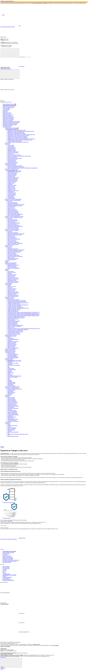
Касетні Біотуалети (11, 345)
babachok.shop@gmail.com (5, 68)
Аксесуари (10, 409)
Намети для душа (11, 235)
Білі (8, 366)
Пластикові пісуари (12, 353)
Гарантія (49, 3)
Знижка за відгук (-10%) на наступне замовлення (18, 137)
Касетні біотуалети (7, 113)
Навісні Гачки (10, 372)
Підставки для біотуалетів (13, 151)
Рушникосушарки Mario (12, 180)
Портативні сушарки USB (13, 190)
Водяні (9, 373)
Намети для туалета (12, 208)
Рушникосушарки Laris (12, 179)
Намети (9, 285)
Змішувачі (10, 430)
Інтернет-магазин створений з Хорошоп (8, 539)
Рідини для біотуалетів (7, 116)
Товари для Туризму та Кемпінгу (14, 326)
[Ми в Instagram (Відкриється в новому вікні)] (9, 12)
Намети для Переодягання (13, 347)
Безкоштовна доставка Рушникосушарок (16, 132)
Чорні (9, 367)
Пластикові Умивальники (13, 354)
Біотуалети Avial (11, 398)
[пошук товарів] (9, 53)
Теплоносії (10, 394)
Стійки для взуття (11, 186)
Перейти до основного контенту (7, 0)
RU (3, 15)
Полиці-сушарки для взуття (13, 299)
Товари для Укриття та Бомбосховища (15, 325)
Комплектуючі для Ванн (13, 425)
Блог (22, 3)
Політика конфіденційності (80, 3)
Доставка (15, 3)
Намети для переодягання (13, 212)
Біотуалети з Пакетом (12, 344)
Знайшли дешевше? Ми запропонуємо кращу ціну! (18, 142)
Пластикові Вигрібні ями (13, 357)
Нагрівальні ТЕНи (11, 383)
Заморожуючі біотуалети (13, 162)
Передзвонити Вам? (4, 604)
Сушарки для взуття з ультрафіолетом (15, 306)
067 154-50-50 (21, 66)
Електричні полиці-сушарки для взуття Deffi (17, 301)
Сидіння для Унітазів (12, 427)
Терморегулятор (11, 182)
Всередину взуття (11, 189)
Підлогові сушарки (11, 193)
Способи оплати (10, 3)
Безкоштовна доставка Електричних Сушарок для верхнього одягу (21, 134)
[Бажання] (44, 84)
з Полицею (10, 364)
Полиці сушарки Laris (12, 173)
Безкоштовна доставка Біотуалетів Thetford (16, 133)
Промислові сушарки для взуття (14, 309)
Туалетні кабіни (6, 109)
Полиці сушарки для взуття (8, 107)
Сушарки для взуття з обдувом (14, 333)
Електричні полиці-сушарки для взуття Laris (17, 300)
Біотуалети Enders (11, 397)
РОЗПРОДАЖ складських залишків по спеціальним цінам (20, 139)
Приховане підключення (13, 377)
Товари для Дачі (11, 327)
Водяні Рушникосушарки (13, 322)
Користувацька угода (70, 3)
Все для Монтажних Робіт (13, 436)
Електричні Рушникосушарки (14, 320)
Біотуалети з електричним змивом (15, 158)
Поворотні (10, 371)
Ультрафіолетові (11, 191)
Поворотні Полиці (11, 385)
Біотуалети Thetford (12, 399)
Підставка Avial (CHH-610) (13, 227)
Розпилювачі (10, 415)
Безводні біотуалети (12, 160)
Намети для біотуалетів (12, 412)
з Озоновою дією (11, 197)
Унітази (9, 426)
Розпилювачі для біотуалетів (13, 213)
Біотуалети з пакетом (12, 274)
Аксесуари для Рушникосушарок (14, 375)
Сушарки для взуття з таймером (14, 305)
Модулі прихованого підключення (15, 388)
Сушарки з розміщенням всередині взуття (16, 316)
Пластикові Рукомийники (13, 356)
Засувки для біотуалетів (12, 413)
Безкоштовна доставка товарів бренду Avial (16, 130)
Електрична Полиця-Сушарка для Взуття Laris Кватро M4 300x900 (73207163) (24, 314)
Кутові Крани (10, 384)
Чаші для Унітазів (11, 429)
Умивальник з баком (12, 265)
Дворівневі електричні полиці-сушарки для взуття (18, 302)
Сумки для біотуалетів (12, 209)
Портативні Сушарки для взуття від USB (16, 317)
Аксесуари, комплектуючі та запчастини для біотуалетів (19, 156)
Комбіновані (10, 374)
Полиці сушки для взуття (13, 172)
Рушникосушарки (11, 176)
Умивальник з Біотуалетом (13, 341)
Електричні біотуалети (12, 159)
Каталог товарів (3, 3)
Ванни (9, 424)
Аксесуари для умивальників (14, 268)
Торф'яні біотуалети (12, 149)
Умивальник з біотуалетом (13, 264)
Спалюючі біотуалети (12, 161)
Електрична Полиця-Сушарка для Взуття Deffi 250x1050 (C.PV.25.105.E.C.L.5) (24, 312)
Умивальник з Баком (12, 342)
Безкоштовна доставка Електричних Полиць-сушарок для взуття (21, 131)
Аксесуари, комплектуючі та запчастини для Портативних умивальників (22, 167)
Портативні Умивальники (13, 339)
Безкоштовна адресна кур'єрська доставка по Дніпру (18, 135)
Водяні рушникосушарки (13, 178)
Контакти (19, 3)
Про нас (25, 3)
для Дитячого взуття (12, 192)
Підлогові (10, 370)
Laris (9, 378)
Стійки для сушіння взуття (13, 310)
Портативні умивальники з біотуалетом (11, 122)
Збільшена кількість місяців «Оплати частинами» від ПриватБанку (21, 138)
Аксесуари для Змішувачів (13, 431)
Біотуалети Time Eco (12, 400)
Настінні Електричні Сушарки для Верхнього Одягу (18, 308)
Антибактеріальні (11, 198)
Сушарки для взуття (12, 181)
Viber (17, 43)
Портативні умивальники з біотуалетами (16, 166)
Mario (9, 379)
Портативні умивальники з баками (15, 165)
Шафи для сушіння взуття (13, 311)
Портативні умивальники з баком (10, 124)
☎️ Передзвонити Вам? (5, 67)
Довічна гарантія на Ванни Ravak (14, 140)
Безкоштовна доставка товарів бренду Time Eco (17, 136)
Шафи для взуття (11, 187)
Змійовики (10, 381)
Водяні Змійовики (11, 382)
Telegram (13, 43)
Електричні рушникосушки (13, 177)
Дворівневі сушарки (12, 175)
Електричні (10, 361)
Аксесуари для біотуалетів (13, 228)
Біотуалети (5, 111)
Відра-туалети (10, 153)
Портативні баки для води (13, 211)
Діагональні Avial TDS (12, 405)
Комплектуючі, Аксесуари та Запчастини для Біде (18, 434)
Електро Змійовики (12, 369)
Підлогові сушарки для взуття (14, 332)
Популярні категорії (7, 126)
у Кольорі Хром (11, 368)
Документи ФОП (30, 3)
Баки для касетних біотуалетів (14, 215)
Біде (8, 433)
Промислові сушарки (12, 185)
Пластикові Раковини (12, 355)
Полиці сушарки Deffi (12, 174)
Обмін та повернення (55, 3)
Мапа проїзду (3, 657)
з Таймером (10, 184)
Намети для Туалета (12, 343)
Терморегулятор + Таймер (13, 363)
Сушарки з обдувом (12, 188)
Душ (9, 435)
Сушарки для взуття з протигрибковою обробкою (18, 329)
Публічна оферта (62, 3)
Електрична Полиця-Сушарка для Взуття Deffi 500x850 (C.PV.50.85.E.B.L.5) (23, 313)
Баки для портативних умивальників (15, 214)
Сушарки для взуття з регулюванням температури (18, 304)
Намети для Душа (11, 346)
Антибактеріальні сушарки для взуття (15, 331)
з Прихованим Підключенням (14, 365)
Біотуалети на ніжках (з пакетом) (14, 154)
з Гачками (10, 380)
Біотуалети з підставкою (8, 120)
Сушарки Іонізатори (12, 194)
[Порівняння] (9, 74)
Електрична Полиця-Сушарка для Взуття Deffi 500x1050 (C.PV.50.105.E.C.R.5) (24, 328)
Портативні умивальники (8, 118)
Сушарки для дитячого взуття (14, 303)
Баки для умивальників (12, 267)
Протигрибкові (11, 195)
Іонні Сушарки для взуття (13, 318)
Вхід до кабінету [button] (6, 566)
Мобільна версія (21, 537)
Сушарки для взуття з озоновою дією (15, 330)
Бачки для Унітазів (11, 428)
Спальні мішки (11, 207)
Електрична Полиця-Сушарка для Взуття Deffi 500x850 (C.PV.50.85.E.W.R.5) (23, 315)
